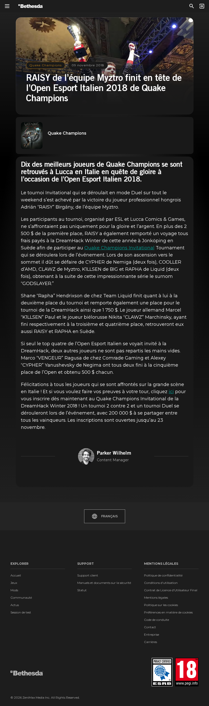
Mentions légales (156, 597)
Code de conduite (156, 620)
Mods (14, 590)
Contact (150, 627)
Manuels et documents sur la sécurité (104, 583)
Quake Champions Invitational (119, 248)
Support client (87, 575)
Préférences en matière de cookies (168, 612)
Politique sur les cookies (161, 605)
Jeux (13, 583)
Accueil (15, 575)
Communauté (21, 597)
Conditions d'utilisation (161, 583)
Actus (14, 605)
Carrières (150, 642)
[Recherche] (192, 6)
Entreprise (151, 634)
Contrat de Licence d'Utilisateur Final (170, 590)
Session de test (20, 612)
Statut (82, 590)
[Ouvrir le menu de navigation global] (7, 6)
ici (171, 391)
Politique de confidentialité (163, 575)
